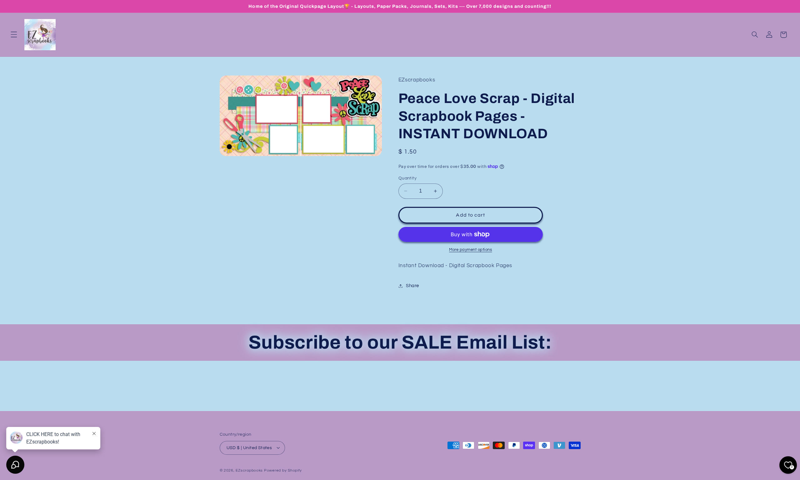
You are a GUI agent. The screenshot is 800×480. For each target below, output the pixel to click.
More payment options (470, 250)
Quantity (407, 178)
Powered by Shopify (283, 470)
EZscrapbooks (249, 470)
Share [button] (412, 285)
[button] (14, 34)
